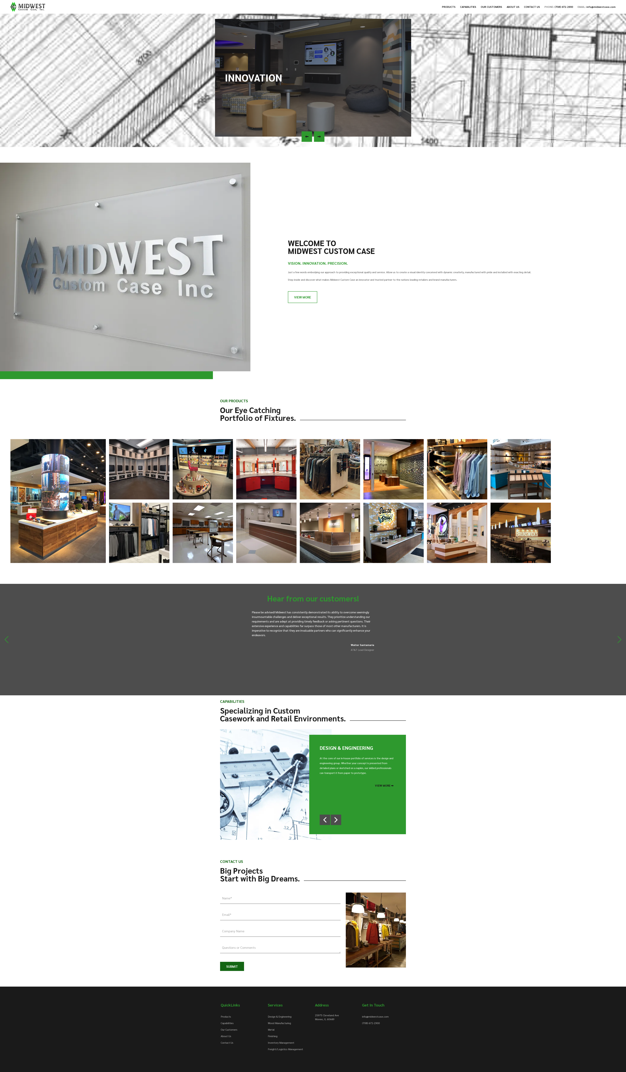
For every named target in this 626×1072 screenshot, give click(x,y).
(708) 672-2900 (371, 1023)
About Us (226, 1036)
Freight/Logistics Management (285, 1049)
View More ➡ (384, 785)
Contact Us (227, 1042)
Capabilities (227, 1023)
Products (226, 1016)
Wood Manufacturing (279, 1023)
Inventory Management (281, 1042)
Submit (232, 966)
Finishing (272, 1036)
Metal (271, 1029)
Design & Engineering (279, 1016)
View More (302, 297)
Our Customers (229, 1029)
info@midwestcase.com (375, 1016)
